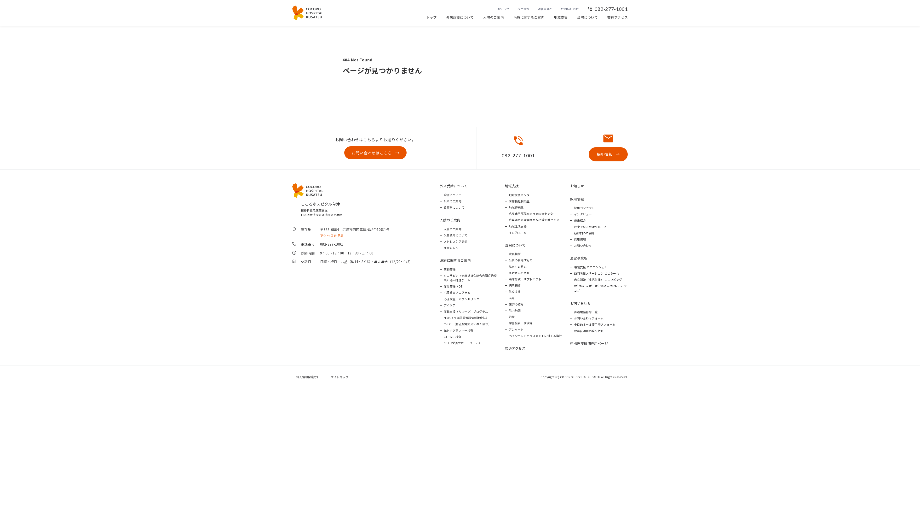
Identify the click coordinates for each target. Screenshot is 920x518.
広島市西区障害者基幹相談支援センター (535, 220)
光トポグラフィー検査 (458, 330)
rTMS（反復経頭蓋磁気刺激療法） (466, 318)
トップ (431, 17)
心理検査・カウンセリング (461, 299)
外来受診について (453, 185)
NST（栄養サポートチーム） (463, 343)
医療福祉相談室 (519, 201)
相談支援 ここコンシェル (590, 267)
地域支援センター (521, 195)
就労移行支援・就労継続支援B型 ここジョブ (600, 288)
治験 (512, 317)
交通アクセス (617, 17)
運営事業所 (545, 9)
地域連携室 (516, 207)
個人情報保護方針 (308, 377)
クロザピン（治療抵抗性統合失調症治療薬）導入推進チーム (470, 277)
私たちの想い (518, 267)
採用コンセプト (584, 208)
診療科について (454, 207)
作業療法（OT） (455, 286)
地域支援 (561, 17)
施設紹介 (580, 220)
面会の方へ (451, 248)
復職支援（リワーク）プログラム (466, 311)
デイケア (449, 305)
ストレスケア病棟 (455, 241)
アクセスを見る (332, 235)
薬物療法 (449, 269)
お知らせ (503, 9)
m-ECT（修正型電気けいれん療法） (467, 324)
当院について (587, 17)
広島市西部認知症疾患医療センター (532, 214)
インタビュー (583, 214)
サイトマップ (340, 377)
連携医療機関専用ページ (589, 343)
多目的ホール (518, 232)
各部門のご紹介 (584, 233)
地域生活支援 (518, 226)
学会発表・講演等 (521, 323)
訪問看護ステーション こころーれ (596, 273)
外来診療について (460, 17)
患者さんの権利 (519, 273)
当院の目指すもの (521, 260)
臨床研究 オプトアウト (525, 279)
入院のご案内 (493, 17)
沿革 (512, 298)
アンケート (516, 329)
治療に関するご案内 (528, 17)
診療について (452, 195)
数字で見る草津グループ (590, 227)
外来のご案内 (452, 201)
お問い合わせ (570, 9)
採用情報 (523, 9)
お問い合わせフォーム (589, 318)
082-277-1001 (611, 9)
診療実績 (515, 291)
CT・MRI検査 (452, 337)
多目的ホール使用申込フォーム (594, 324)
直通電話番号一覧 (586, 312)
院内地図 (515, 310)
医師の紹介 (516, 304)
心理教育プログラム (457, 292)
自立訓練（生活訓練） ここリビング (598, 279)
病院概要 (515, 285)
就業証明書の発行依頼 (589, 331)
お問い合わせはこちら (372, 153)
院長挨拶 (515, 254)
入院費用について (455, 235)
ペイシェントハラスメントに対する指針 (535, 336)
